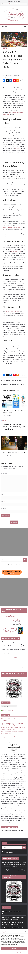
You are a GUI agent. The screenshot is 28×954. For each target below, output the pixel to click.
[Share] (4, 80)
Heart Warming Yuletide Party (9, 75)
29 (14, 432)
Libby (14, 70)
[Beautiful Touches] (3, 26)
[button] (26, 931)
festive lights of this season (12, 311)
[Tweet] (7, 80)
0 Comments (6, 72)
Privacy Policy (18, 952)
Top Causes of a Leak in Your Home (12, 380)
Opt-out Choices (10, 952)
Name (3, 494)
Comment (4, 473)
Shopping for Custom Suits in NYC (14, 452)
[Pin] (14, 80)
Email (3, 501)
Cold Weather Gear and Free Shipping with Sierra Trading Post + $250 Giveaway (14, 426)
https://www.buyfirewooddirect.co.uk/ (13, 227)
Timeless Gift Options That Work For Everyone (13, 385)
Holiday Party (5, 77)
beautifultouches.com (14, 747)
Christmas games (16, 251)
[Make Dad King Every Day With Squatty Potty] (14, 395)
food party (18, 148)
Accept (14, 948)
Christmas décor (11, 74)
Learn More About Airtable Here (14, 664)
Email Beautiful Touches (14, 658)
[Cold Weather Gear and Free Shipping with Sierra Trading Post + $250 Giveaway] (3, 421)
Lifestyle (4, 48)
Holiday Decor (18, 75)
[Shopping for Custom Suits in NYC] (14, 437)
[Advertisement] (14, 542)
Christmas (6, 74)
